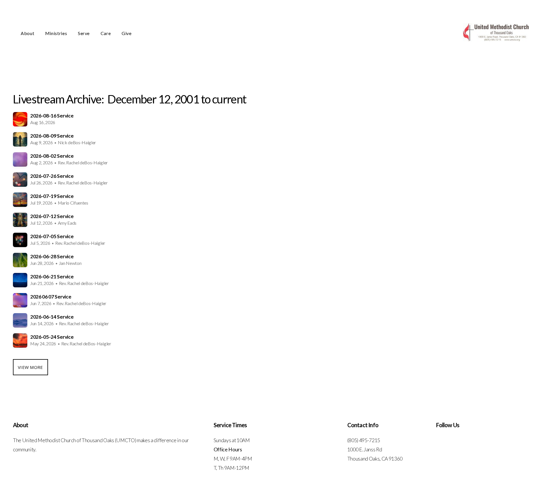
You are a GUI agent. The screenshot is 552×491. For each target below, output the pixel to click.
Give (127, 33)
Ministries (56, 33)
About (28, 33)
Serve (84, 33)
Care (106, 33)
